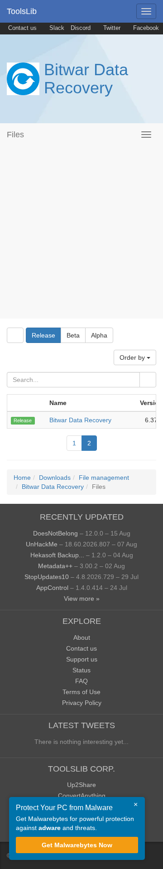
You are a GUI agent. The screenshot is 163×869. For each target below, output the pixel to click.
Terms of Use (81, 691)
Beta (73, 335)
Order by (133, 357)
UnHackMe (42, 544)
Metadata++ (55, 566)
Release (43, 335)
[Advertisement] (81, 232)
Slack (56, 28)
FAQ (81, 681)
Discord (81, 28)
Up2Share (81, 784)
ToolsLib (22, 11)
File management (104, 477)
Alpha (99, 335)
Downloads (55, 477)
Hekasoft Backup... (57, 555)
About (81, 637)
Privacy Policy (81, 702)
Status (81, 670)
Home (22, 477)
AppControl (52, 587)
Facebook (145, 28)
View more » (82, 598)
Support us (81, 659)
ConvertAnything (81, 795)
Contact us (21, 28)
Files (15, 134)
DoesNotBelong (55, 533)
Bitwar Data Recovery (86, 78)
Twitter (110, 28)
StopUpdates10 (46, 576)
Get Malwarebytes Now (77, 845)
